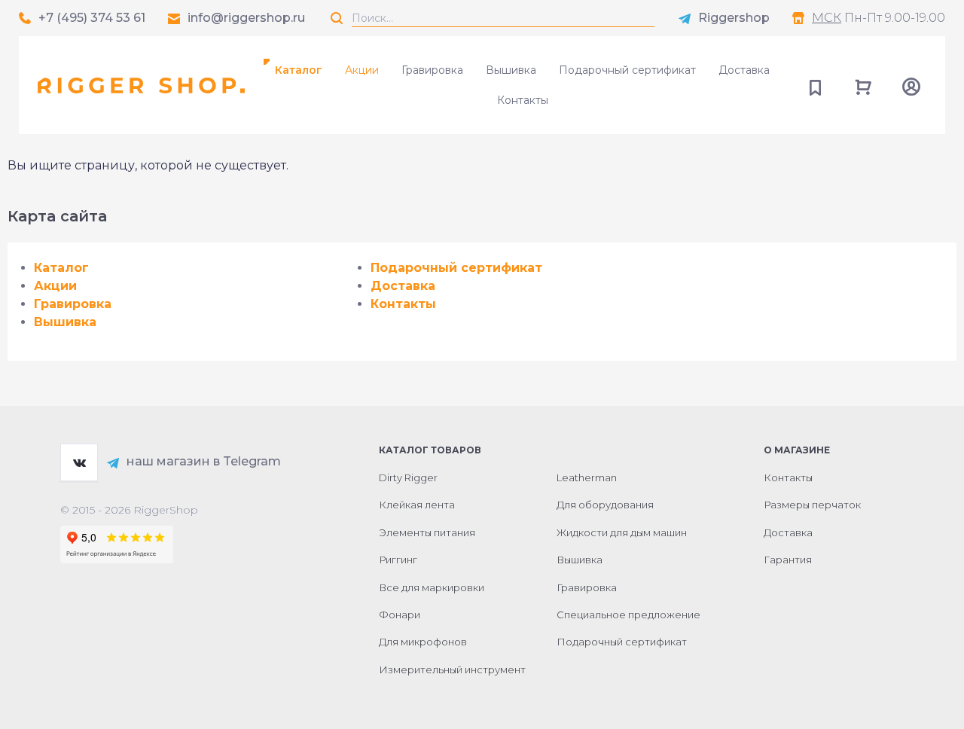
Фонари (399, 615)
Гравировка (432, 70)
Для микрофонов (423, 642)
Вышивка (511, 70)
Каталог (61, 268)
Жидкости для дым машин (622, 532)
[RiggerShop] (141, 85)
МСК (826, 18)
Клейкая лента (417, 505)
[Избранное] (815, 85)
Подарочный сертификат (627, 70)
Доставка (744, 70)
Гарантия (788, 560)
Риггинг (398, 560)
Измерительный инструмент (452, 669)
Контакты (522, 100)
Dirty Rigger (408, 477)
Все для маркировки (431, 587)
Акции (362, 70)
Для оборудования (605, 505)
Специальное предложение (628, 615)
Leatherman (587, 477)
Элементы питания (427, 532)
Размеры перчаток (812, 505)
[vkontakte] (79, 462)
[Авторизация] (911, 85)
